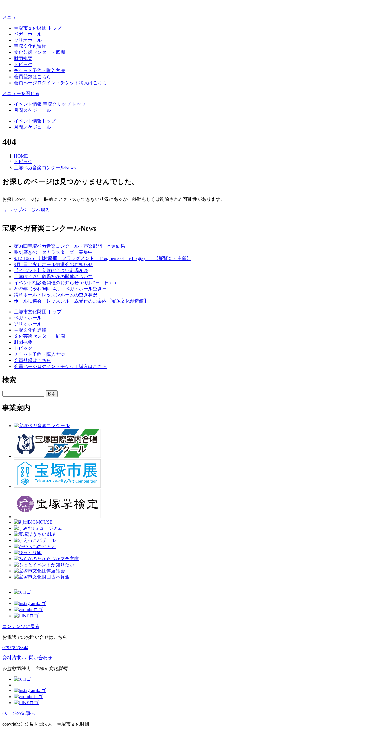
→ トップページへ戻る (26, 209)
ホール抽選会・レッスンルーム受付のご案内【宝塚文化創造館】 (81, 300)
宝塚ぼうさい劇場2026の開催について (53, 276)
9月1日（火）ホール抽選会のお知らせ (53, 264)
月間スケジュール (32, 110)
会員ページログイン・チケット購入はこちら (60, 82)
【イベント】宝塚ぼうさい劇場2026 (51, 270)
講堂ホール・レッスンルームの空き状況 (55, 294)
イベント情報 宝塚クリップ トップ (50, 104)
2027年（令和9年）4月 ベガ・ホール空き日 (60, 288)
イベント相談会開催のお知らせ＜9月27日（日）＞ (66, 282)
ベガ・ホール (28, 34)
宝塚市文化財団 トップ (37, 28)
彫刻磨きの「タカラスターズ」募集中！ (55, 252)
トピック (23, 64)
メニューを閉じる (20, 93)
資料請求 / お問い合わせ (27, 657)
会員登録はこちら (32, 76)
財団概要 (23, 58)
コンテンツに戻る (20, 626)
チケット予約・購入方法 (39, 70)
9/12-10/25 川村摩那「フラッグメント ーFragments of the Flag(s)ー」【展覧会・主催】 (102, 258)
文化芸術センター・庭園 (39, 52)
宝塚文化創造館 (30, 46)
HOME (21, 156)
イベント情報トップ (35, 121)
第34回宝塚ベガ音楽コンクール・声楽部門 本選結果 (69, 246)
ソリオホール (28, 40)
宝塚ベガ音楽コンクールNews (45, 167)
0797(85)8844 (15, 647)
